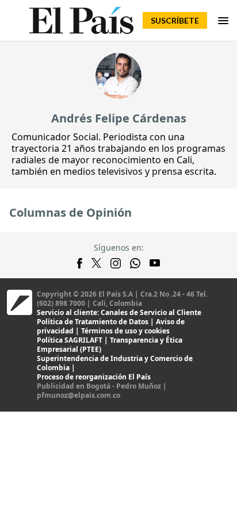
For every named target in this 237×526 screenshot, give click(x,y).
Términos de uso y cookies (125, 331)
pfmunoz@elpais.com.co (78, 395)
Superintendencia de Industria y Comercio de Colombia (115, 363)
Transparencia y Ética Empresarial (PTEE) (109, 344)
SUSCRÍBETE (175, 20)
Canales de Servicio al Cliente (151, 312)
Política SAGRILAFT (69, 340)
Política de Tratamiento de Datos (92, 322)
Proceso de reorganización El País (94, 377)
